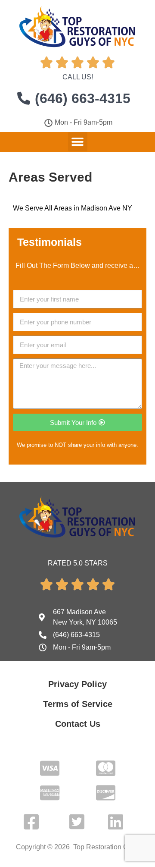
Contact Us (77, 724)
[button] (77, 141)
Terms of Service (77, 704)
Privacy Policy (77, 684)
